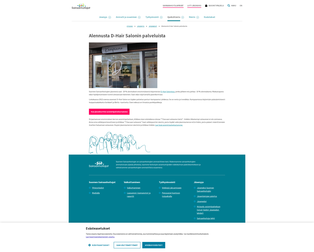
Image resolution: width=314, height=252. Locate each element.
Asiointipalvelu (216, 5)
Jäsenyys (103, 17)
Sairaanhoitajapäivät (173, 5)
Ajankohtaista (173, 17)
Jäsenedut (202, 201)
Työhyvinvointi (152, 17)
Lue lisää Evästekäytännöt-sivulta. (100, 237)
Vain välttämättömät (127, 245)
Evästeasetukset (100, 245)
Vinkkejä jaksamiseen (171, 187)
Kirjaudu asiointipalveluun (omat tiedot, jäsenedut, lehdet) (208, 210)
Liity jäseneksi (194, 5)
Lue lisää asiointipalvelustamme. (169, 125)
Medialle (96, 193)
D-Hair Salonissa (168, 91)
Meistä (192, 17)
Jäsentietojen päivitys (207, 196)
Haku (233, 5)
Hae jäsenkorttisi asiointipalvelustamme (109, 111)
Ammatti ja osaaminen (126, 17)
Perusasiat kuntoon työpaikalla (171, 195)
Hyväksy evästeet (154, 245)
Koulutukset (209, 17)
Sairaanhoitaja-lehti (206, 218)
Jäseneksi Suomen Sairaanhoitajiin (205, 189)
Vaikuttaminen (133, 187)
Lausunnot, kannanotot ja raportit (138, 195)
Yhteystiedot (98, 187)
